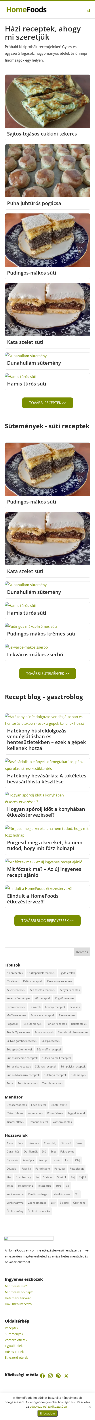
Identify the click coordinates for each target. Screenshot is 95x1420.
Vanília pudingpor (38, 1194)
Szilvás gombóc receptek (22, 1041)
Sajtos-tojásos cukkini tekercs (42, 133)
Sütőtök (61, 1177)
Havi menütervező (18, 1304)
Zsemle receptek (52, 1083)
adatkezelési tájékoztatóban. (49, 1406)
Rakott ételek (79, 1024)
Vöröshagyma (15, 1203)
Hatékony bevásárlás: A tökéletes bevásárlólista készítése (46, 778)
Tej (73, 1177)
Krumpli (43, 1160)
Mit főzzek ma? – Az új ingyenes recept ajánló (44, 872)
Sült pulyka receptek (73, 1066)
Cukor (79, 1143)
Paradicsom (42, 1168)
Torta (10, 1083)
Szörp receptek (51, 1041)
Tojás (10, 1186)
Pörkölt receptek (57, 1024)
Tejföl (82, 1177)
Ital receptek (35, 1113)
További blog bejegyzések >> (47, 920)
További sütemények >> (47, 673)
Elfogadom (47, 1413)
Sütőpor (48, 1177)
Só (37, 1177)
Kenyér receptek (70, 990)
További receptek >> (47, 402)
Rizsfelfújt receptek (18, 1032)
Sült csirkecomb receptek (22, 1058)
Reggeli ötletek (76, 1113)
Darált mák (31, 1151)
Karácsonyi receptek (59, 981)
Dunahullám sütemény (34, 362)
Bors (20, 1143)
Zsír (53, 1203)
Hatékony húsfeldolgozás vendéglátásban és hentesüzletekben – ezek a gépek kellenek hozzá (46, 739)
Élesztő (64, 1203)
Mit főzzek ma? (16, 1286)
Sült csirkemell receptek (56, 1058)
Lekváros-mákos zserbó (35, 654)
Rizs (9, 1177)
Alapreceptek (15, 973)
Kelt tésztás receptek (42, 990)
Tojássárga (44, 1186)
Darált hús (13, 1151)
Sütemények (78, 1075)
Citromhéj (50, 1143)
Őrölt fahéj (79, 1203)
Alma (10, 1143)
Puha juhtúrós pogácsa (34, 203)
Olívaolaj (12, 1168)
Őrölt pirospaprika (39, 1211)
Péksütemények (32, 1024)
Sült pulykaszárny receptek (23, 1075)
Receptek (11, 1328)
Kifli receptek (43, 998)
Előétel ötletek (59, 1105)
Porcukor (59, 1168)
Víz (77, 1194)
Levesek (75, 1007)
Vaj (68, 1186)
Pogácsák (12, 1024)
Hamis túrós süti (26, 383)
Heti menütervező (18, 1298)
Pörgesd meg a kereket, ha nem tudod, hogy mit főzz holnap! (44, 845)
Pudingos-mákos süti (31, 272)
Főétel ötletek (15, 1113)
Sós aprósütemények (19, 1049)
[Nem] (89, 1407)
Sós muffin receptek (49, 1049)
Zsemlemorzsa (37, 1203)
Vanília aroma (15, 1194)
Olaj (77, 1160)
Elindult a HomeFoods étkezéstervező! (33, 898)
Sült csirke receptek (19, 1066)
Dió (44, 1151)
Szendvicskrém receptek (73, 1032)
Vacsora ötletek (62, 1122)
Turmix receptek (28, 1083)
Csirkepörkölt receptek (41, 973)
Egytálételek (67, 973)
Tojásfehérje (25, 1186)
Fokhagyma (67, 1151)
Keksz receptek (16, 990)
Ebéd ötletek (38, 1105)
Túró (58, 1186)
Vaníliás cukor (62, 1194)
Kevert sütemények (18, 998)
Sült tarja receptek (55, 1075)
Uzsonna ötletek (38, 1122)
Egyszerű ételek (16, 1357)
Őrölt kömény (15, 1211)
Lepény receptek (55, 1007)
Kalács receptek (33, 981)
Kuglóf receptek (64, 998)
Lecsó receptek (16, 1007)
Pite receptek (67, 1015)
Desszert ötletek (17, 1105)
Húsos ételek (14, 1352)
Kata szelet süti (25, 342)
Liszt (68, 1160)
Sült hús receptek (45, 1066)
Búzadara (34, 1143)
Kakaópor (28, 1160)
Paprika (26, 1168)
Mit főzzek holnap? (18, 1292)
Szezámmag (23, 1177)
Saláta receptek (44, 1032)
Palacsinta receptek (42, 1015)
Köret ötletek (55, 1113)
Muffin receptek (16, 1015)
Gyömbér (12, 1160)
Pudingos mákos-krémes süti (41, 633)
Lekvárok (35, 1007)
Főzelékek (13, 981)
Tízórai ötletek (15, 1122)
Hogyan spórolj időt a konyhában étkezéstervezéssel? (46, 812)
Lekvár (57, 1160)
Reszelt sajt (77, 1168)
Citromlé (66, 1143)
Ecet (53, 1151)
